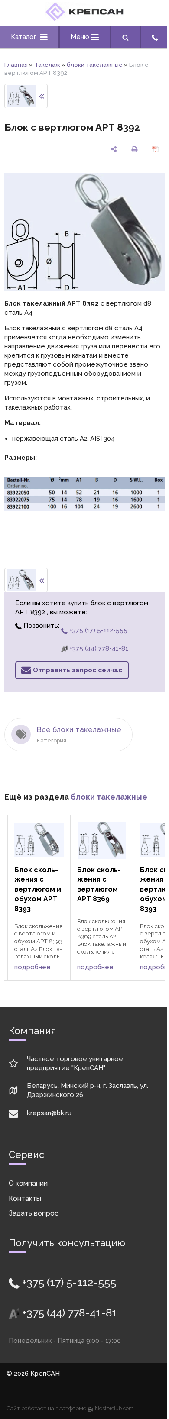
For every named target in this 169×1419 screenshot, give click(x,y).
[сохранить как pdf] (155, 149)
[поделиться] (114, 149)
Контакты (25, 1198)
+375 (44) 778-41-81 (98, 648)
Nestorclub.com (114, 1409)
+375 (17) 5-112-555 (97, 630)
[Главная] (85, 19)
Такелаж (47, 64)
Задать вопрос (33, 1213)
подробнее (32, 967)
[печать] (134, 149)
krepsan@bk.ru (49, 1113)
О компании (28, 1183)
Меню (81, 37)
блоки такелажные (95, 64)
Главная (16, 64)
